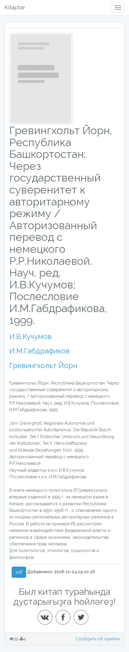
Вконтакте (46, 614)
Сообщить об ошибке (98, 638)
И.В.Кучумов (30, 336)
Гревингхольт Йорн (43, 365)
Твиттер (82, 614)
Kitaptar (14, 7)
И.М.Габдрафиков (39, 351)
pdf (19, 572)
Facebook (64, 614)
